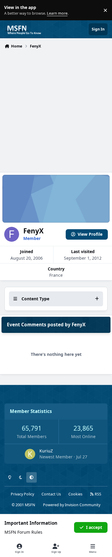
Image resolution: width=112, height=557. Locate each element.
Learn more (11, 10)
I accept (94, 527)
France (56, 275)
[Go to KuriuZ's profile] (30, 454)
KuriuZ (46, 451)
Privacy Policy (22, 494)
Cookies (75, 494)
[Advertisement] (56, 110)
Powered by (71, 504)
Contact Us (51, 494)
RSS (97, 494)
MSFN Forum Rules (23, 532)
